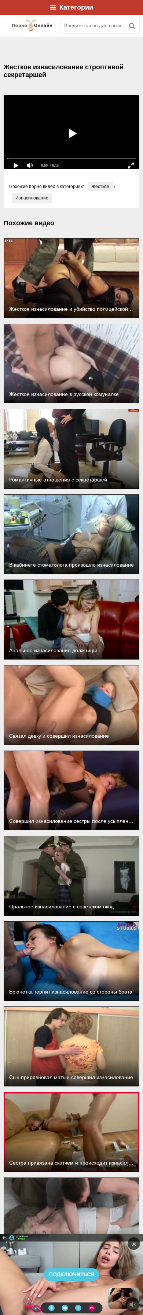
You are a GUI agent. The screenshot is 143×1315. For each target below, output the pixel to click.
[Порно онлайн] (29, 25)
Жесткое (100, 186)
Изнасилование (31, 198)
